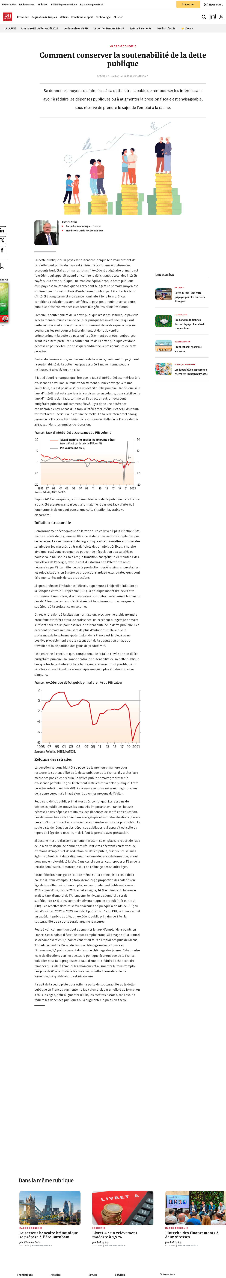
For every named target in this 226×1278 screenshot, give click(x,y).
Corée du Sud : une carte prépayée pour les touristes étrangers (190, 297)
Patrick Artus (69, 222)
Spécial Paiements (140, 28)
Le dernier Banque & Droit (108, 28)
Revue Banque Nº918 (188, 1245)
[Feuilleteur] (213, 17)
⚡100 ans (187, 28)
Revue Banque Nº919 (42, 1245)
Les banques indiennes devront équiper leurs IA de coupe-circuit (190, 324)
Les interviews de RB (76, 28)
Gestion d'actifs (166, 28)
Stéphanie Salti (29, 1242)
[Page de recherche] (204, 17)
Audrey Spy (100, 1242)
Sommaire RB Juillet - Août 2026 (39, 28)
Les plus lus (164, 274)
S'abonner (188, 4)
